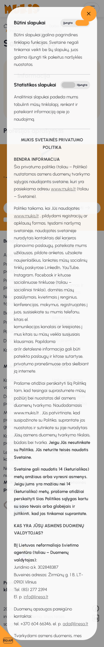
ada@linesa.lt (75, 623)
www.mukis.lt (63, 188)
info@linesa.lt (36, 596)
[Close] (88, 13)
